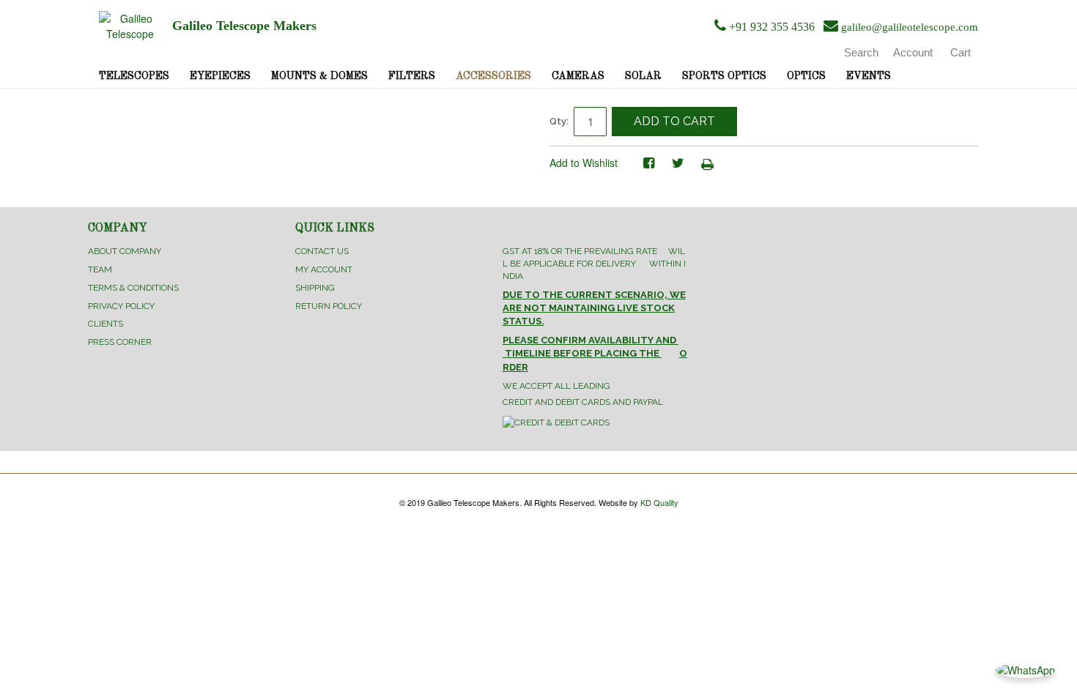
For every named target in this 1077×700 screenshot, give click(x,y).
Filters (411, 76)
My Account (323, 269)
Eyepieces (220, 76)
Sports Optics (724, 76)
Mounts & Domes (319, 76)
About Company (124, 251)
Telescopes (134, 76)
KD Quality (659, 502)
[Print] (707, 163)
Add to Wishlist (583, 162)
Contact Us (322, 251)
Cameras (578, 76)
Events (868, 76)
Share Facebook (648, 163)
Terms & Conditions (133, 288)
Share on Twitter (677, 163)
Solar (643, 76)
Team (100, 269)
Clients (105, 324)
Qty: (559, 121)
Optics (806, 76)
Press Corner (120, 342)
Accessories (493, 76)
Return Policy (328, 306)
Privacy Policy (121, 306)
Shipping (315, 288)
